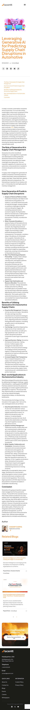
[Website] (15, 530)
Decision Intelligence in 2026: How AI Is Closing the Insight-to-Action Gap (14, 558)
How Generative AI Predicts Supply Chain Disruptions (14, 86)
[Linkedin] (11, 706)
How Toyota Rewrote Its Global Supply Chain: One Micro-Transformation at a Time (14, 596)
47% (12, 127)
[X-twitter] (15, 706)
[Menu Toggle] (25, 5)
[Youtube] (18, 706)
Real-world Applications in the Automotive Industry (14, 94)
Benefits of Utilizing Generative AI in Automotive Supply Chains (13, 90)
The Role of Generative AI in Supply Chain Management (14, 82)
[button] (3, 68)
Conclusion (7, 97)
